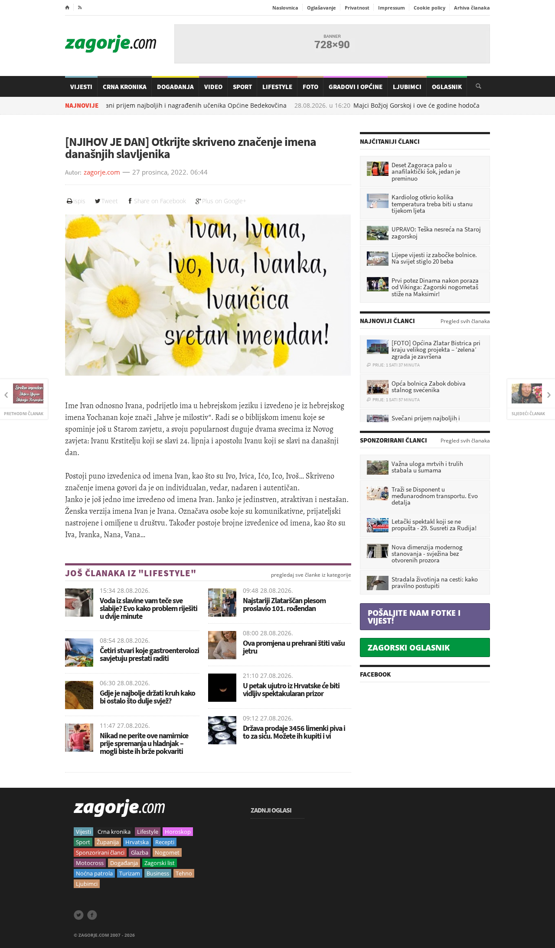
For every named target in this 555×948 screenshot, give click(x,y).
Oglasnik (447, 87)
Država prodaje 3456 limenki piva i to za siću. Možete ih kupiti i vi (294, 732)
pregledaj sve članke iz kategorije (311, 575)
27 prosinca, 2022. (160, 172)
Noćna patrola (94, 873)
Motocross (90, 863)
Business (158, 873)
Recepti (164, 842)
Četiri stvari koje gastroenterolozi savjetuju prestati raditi (149, 654)
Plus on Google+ (224, 201)
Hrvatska (137, 842)
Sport (242, 87)
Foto (310, 87)
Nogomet (167, 852)
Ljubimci (407, 87)
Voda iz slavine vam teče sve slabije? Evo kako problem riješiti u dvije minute (148, 608)
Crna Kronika (125, 87)
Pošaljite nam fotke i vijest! (414, 617)
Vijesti (81, 87)
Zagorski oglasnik (409, 647)
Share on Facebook (160, 201)
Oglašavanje (321, 7)
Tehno (184, 873)
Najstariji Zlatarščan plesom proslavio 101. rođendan (284, 604)
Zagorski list (159, 863)
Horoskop (178, 832)
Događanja (175, 87)
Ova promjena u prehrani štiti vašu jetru (294, 647)
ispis (79, 201)
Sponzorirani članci (100, 852)
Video (213, 87)
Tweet (109, 201)
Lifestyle (277, 87)
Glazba (139, 852)
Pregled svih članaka (465, 321)
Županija (108, 842)
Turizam (129, 873)
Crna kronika (114, 832)
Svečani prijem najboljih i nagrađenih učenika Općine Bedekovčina (152, 105)
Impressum (391, 7)
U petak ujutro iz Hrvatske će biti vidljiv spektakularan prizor (291, 689)
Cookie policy (429, 7)
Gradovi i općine (355, 87)
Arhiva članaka (472, 7)
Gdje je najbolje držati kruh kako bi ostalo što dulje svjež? (147, 697)
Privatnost (357, 7)
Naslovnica (285, 7)
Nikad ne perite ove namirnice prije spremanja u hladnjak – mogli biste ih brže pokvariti (144, 743)
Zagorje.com (110, 44)
